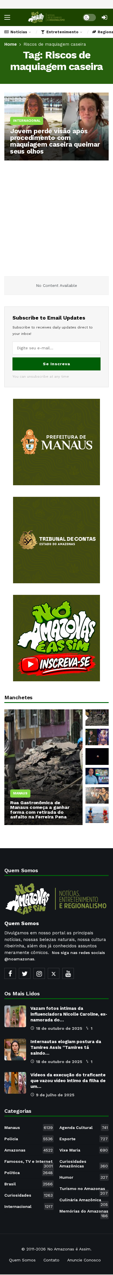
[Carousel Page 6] (97, 815)
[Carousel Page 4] (97, 776)
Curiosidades (28, 1195)
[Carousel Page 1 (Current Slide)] (97, 717)
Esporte (83, 1138)
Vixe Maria (83, 1150)
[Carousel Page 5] (97, 795)
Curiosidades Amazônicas (83, 1163)
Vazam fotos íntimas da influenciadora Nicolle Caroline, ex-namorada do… (68, 1014)
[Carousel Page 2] (97, 737)
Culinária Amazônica (83, 1200)
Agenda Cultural (83, 1127)
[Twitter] (24, 973)
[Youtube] (68, 973)
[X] (53, 973)
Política (28, 1172)
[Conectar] (104, 17)
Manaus (28, 1127)
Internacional (28, 1206)
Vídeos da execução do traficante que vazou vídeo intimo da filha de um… (67, 1080)
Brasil (28, 1184)
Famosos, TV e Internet (28, 1162)
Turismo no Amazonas (83, 1189)
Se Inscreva (56, 363)
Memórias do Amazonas (83, 1212)
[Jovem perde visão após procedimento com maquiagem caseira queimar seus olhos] (56, 126)
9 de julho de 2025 (55, 1095)
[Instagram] (39, 973)
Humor (83, 1177)
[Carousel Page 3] (97, 756)
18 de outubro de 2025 (59, 1028)
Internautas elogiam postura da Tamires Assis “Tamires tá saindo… (65, 1047)
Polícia (28, 1138)
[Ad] (56, 442)
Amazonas (28, 1150)
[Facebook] (10, 973)
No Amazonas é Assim (68, 1249)
